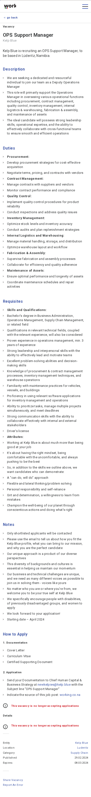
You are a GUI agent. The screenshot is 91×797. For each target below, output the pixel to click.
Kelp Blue (81, 742)
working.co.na (10, 6)
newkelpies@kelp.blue (54, 684)
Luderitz (82, 747)
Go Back (12, 17)
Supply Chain (79, 752)
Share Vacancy (13, 780)
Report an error (13, 785)
